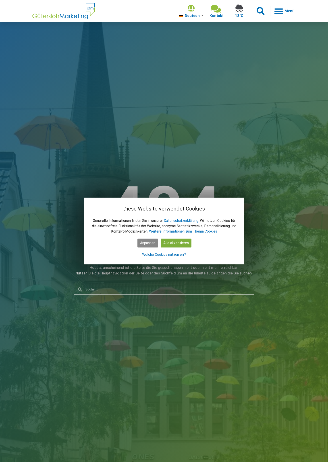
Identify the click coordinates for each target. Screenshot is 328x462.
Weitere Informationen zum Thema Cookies (183, 231)
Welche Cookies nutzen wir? (164, 254)
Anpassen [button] (147, 243)
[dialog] (164, 231)
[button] (260, 11)
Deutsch (192, 15)
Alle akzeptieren (176, 243)
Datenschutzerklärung (181, 221)
